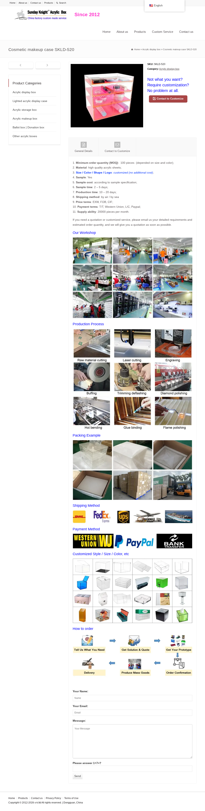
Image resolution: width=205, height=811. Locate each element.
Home (12, 3)
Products (48, 3)
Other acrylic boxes (25, 136)
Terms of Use (71, 798)
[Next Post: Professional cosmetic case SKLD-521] (47, 65)
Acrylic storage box (25, 109)
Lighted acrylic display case (30, 101)
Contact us (35, 3)
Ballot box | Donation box (28, 127)
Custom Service (162, 31)
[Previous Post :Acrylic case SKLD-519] (20, 65)
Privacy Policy (53, 798)
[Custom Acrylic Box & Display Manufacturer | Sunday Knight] (40, 14)
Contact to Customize (170, 98)
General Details (83, 151)
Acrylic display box (169, 69)
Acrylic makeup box (25, 118)
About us (23, 3)
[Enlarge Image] (107, 64)
